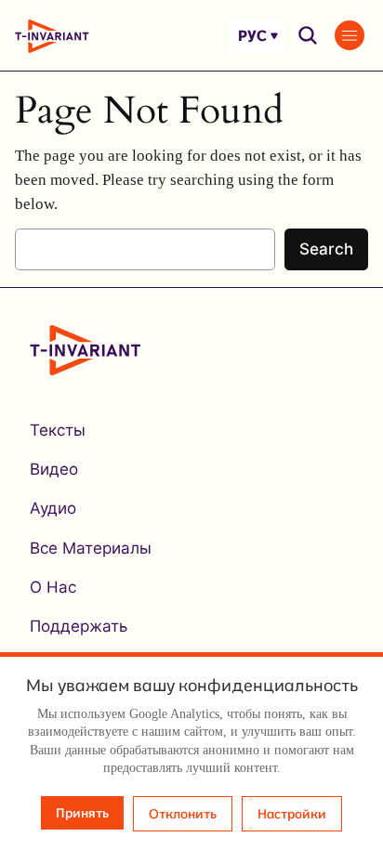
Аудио (53, 508)
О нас (53, 587)
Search (326, 249)
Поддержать (78, 626)
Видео (54, 469)
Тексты (58, 430)
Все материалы (91, 548)
